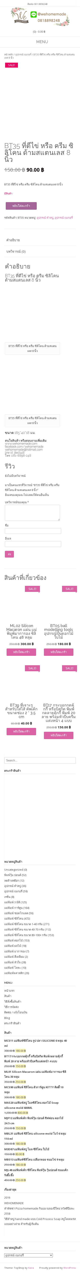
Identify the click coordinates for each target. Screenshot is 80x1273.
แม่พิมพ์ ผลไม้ (12, 946)
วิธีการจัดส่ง (11, 1007)
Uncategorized (13, 869)
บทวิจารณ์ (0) (16, 251)
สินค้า (7, 996)
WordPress (69, 1267)
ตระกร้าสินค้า (12, 1023)
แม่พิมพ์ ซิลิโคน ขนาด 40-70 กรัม (24, 929)
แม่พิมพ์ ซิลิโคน (13, 918)
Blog (7, 1018)
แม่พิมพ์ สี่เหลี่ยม (14, 957)
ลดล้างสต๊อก (11, 880)
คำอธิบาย (13, 240)
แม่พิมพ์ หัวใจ (12, 962)
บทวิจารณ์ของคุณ (17, 502)
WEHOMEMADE (14, 1203)
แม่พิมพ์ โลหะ (12, 968)
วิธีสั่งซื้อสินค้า (12, 1001)
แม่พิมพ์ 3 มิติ (12, 902)
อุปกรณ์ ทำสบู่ (45, 218)
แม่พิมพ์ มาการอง (14, 951)
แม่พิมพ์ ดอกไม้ (13, 940)
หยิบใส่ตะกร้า (21, 206)
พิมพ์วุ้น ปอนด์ (12, 875)
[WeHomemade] (40, 16)
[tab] (40, 240)
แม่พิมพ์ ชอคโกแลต (16, 913)
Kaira (31, 1267)
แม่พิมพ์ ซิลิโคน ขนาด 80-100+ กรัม (25, 935)
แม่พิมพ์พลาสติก (14, 973)
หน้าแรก (9, 991)
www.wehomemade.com (21, 443)
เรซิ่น (7, 897)
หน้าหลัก (8, 54)
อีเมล (8, 538)
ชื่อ (7, 525)
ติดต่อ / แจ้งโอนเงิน (15, 1012)
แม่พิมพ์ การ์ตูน (13, 908)
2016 (7, 1197)
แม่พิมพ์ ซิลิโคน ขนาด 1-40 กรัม (23, 924)
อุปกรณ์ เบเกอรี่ (23, 54)
